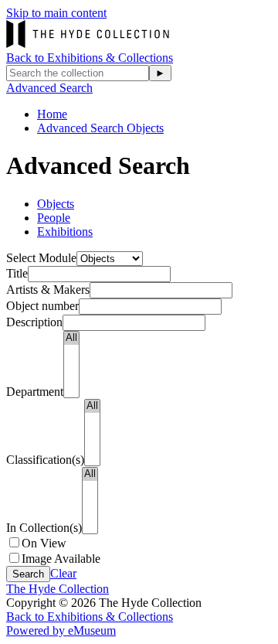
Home (52, 114)
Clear (63, 573)
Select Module (41, 257)
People (53, 217)
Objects (55, 203)
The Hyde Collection (57, 588)
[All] (71, 338)
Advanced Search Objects (100, 128)
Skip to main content (56, 12)
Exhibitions (65, 231)
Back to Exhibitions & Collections (89, 57)
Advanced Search (49, 87)
